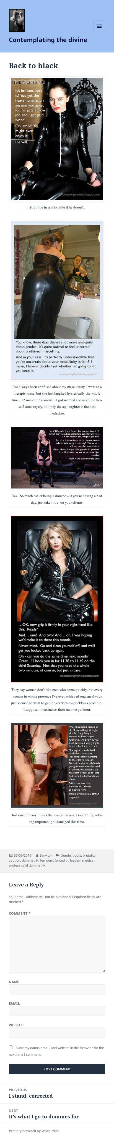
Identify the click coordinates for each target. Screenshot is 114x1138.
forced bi (61, 860)
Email (14, 1003)
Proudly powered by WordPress (33, 1131)
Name (14, 981)
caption (14, 860)
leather (75, 860)
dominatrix (30, 860)
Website (16, 1025)
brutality (89, 855)
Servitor (46, 855)
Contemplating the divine (48, 39)
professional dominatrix (27, 865)
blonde (65, 855)
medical (88, 860)
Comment (19, 913)
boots (76, 855)
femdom (46, 860)
